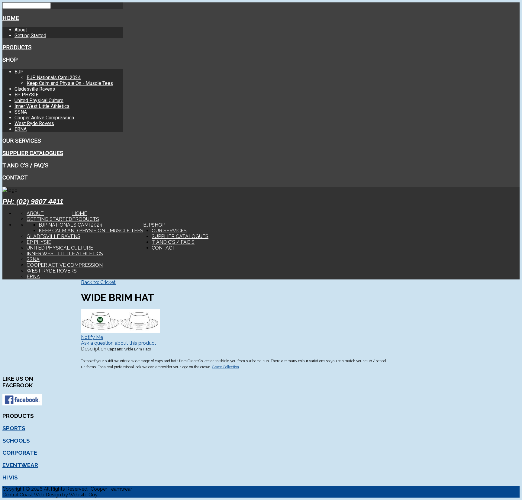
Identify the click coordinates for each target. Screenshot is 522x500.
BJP (19, 72)
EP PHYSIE (26, 95)
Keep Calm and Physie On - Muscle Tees (70, 83)
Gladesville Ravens (34, 89)
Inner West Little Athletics (41, 106)
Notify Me (92, 337)
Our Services (21, 140)
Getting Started (30, 35)
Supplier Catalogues (32, 153)
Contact (14, 177)
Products (16, 47)
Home (10, 18)
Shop (10, 59)
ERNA (20, 129)
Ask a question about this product (118, 343)
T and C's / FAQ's (25, 165)
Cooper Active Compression (44, 118)
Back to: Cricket (98, 282)
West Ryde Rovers (34, 123)
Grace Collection (225, 367)
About (20, 30)
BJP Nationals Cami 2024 (54, 77)
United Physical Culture (38, 100)
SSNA (20, 112)
